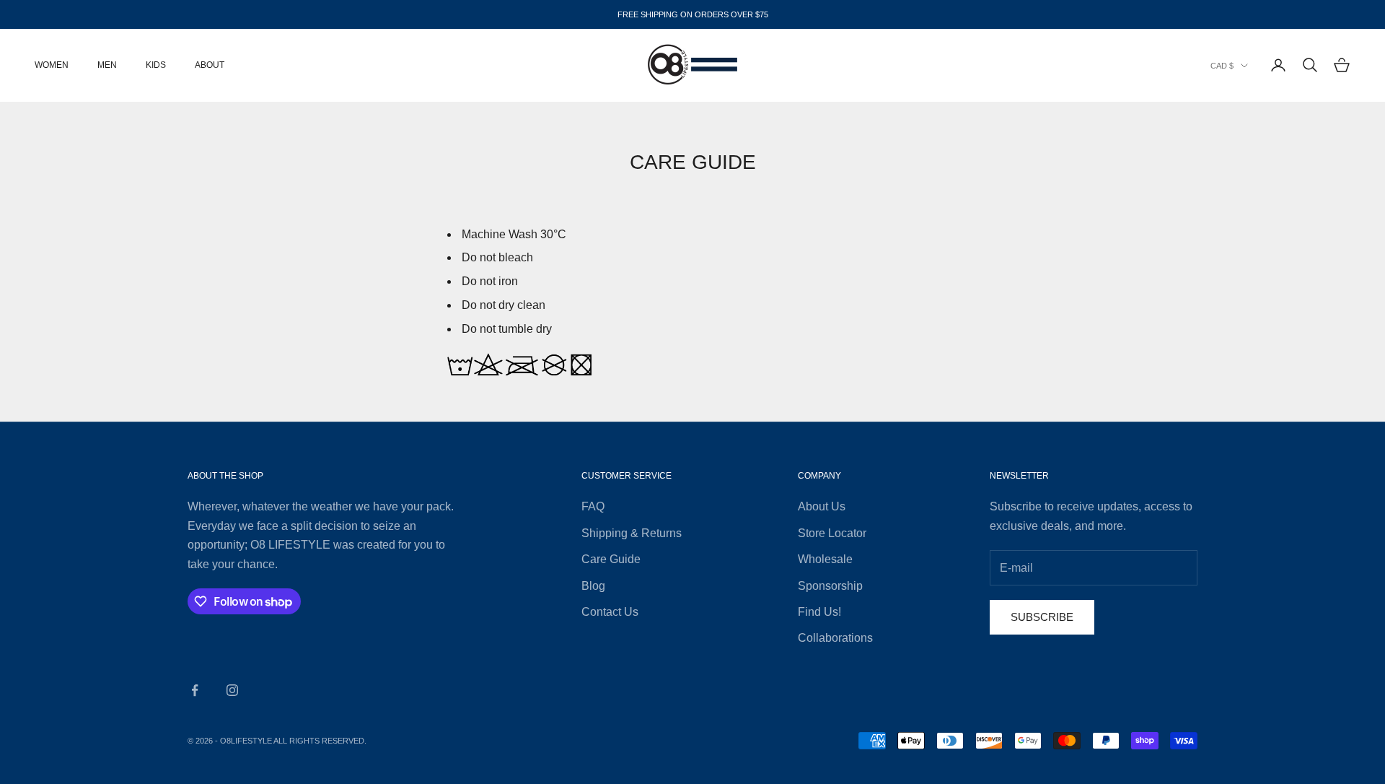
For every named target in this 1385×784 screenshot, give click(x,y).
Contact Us (609, 612)
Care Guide (611, 559)
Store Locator (832, 533)
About (209, 65)
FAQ (592, 506)
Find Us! (819, 612)
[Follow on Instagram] (232, 690)
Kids (156, 65)
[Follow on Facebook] (195, 690)
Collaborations (835, 638)
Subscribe (1042, 617)
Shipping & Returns (631, 533)
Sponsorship (830, 586)
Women (52, 65)
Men (107, 65)
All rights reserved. (319, 740)
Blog (593, 586)
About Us (821, 506)
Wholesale (825, 559)
